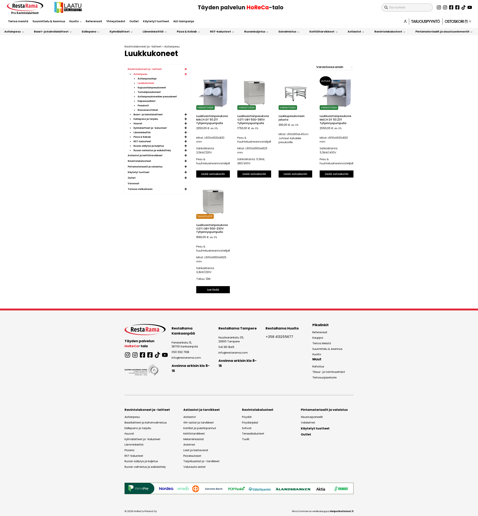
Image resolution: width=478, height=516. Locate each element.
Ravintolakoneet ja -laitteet (143, 46)
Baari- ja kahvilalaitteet (51, 31)
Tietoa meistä (18, 21)
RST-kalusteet (220, 31)
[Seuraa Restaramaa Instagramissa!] (439, 7)
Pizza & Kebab (187, 31)
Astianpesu (12, 31)
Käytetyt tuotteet (156, 21)
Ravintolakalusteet (388, 31)
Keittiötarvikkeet (321, 31)
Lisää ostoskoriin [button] (213, 174)
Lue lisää (213, 290)
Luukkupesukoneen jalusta (292, 117)
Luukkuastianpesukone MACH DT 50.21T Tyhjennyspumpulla (212, 119)
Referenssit (94, 21)
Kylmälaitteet (120, 31)
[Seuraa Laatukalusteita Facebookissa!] (457, 7)
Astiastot (354, 31)
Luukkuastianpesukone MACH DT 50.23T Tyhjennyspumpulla (335, 119)
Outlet (134, 21)
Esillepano (89, 31)
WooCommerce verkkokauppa (322, 511)
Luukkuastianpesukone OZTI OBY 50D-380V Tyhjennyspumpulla (253, 119)
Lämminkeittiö (153, 31)
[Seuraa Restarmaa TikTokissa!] (463, 7)
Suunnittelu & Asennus (48, 21)
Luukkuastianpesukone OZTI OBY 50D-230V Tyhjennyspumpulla (212, 228)
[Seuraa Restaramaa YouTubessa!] (469, 7)
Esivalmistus (287, 31)
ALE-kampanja (183, 21)
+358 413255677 (279, 336)
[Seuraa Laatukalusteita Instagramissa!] (445, 7)
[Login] (405, 21)
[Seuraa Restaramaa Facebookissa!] (451, 7)
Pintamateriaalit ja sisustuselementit (442, 31)
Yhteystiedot (115, 21)
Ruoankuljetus (254, 31)
